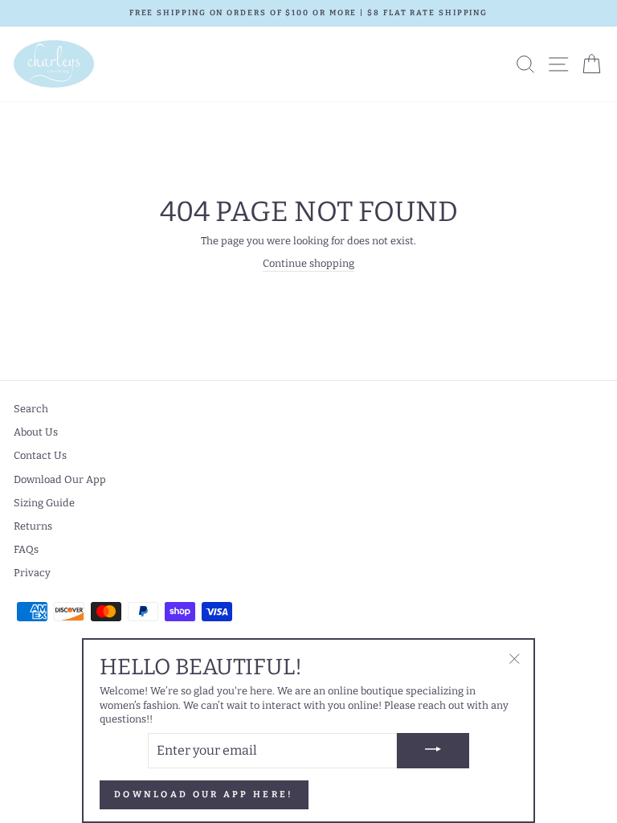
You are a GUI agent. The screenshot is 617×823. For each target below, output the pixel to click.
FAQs (26, 549)
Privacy (32, 573)
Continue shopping (308, 263)
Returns (33, 526)
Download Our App (60, 479)
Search (31, 409)
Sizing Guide (44, 503)
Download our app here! (204, 794)
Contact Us (40, 455)
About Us (36, 432)
